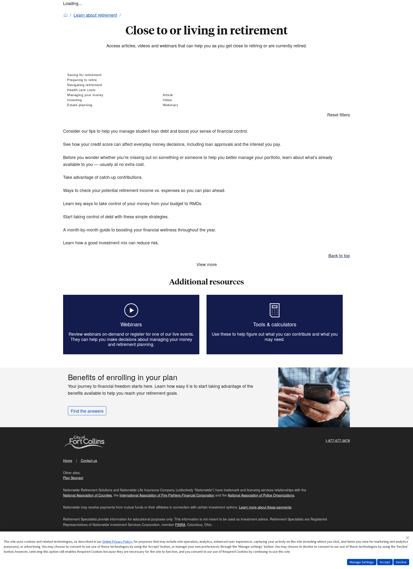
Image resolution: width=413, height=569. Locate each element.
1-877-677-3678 (337, 440)
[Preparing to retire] (111, 79)
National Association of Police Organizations (261, 495)
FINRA (180, 524)
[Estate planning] (111, 105)
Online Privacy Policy (117, 541)
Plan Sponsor (73, 477)
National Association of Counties (87, 495)
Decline (401, 562)
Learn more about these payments (265, 507)
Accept (385, 562)
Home (67, 460)
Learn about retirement (95, 15)
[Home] (65, 15)
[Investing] (111, 100)
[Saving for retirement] (111, 74)
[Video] (206, 100)
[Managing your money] (111, 95)
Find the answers (87, 411)
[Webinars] (206, 105)
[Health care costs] (111, 90)
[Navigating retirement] (111, 85)
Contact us (89, 460)
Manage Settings (362, 562)
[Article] (206, 95)
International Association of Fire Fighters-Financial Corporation (167, 495)
